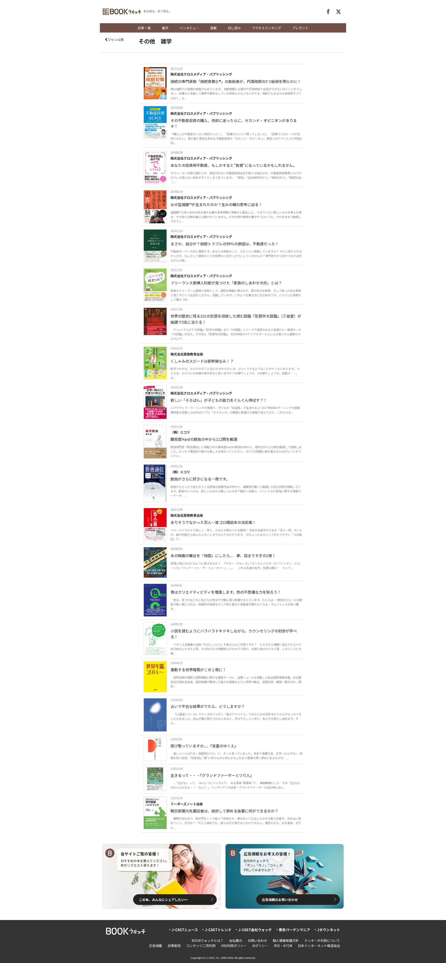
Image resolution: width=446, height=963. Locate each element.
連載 (213, 28)
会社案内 (235, 940)
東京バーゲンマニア (294, 929)
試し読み (234, 28)
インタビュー (189, 28)
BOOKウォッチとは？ (207, 940)
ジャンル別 (116, 39)
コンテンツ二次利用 (201, 945)
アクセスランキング (266, 28)
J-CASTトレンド (218, 929)
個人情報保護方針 (286, 940)
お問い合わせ (257, 940)
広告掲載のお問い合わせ (280, 899)
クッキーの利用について (322, 940)
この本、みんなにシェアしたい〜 (163, 899)
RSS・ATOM (283, 945)
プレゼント (300, 28)
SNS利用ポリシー (234, 945)
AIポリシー (260, 945)
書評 (165, 28)
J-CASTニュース (185, 929)
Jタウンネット (328, 929)
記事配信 (174, 945)
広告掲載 (155, 945)
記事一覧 (144, 28)
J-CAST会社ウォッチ (255, 929)
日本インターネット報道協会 (319, 945)
